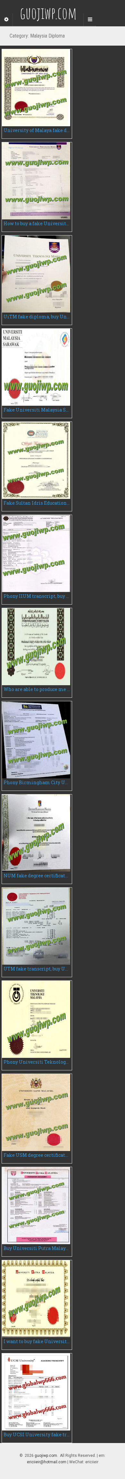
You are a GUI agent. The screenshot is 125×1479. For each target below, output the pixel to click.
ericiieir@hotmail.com (46, 1462)
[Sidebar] (6, 19)
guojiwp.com (46, 1455)
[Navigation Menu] (89, 19)
